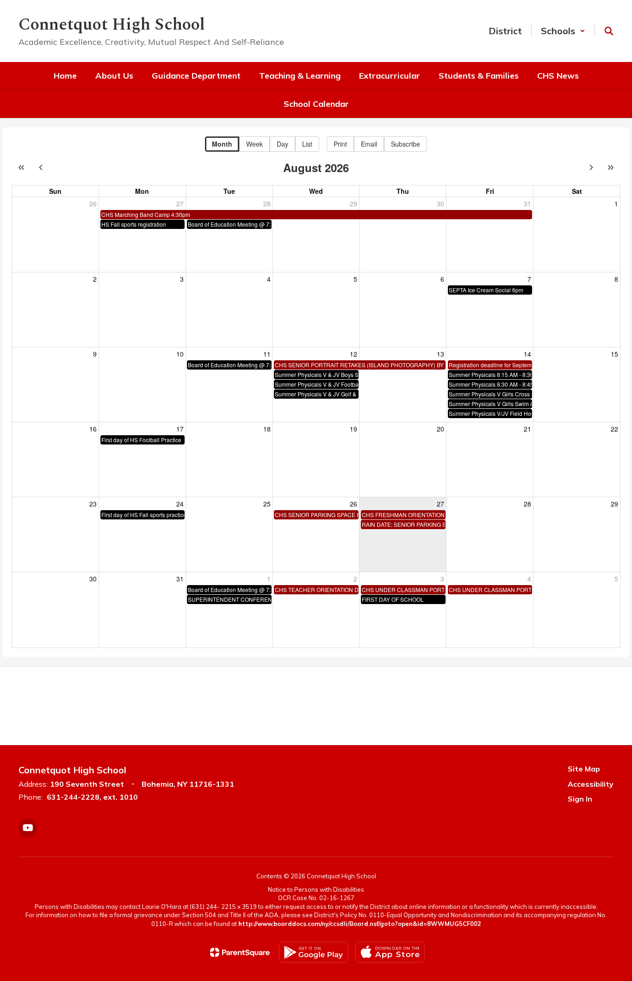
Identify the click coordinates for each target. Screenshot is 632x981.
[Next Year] (610, 167)
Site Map (584, 768)
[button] (563, 31)
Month (222, 143)
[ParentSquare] (240, 952)
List (307, 143)
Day (282, 143)
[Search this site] (608, 31)
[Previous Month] (40, 167)
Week (254, 143)
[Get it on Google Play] (313, 952)
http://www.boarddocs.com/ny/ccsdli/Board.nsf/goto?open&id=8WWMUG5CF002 (359, 923)
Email (369, 143)
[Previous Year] (21, 167)
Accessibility (590, 784)
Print (340, 143)
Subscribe (405, 143)
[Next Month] (591, 167)
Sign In (580, 798)
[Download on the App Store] (390, 952)
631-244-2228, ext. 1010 (92, 797)
